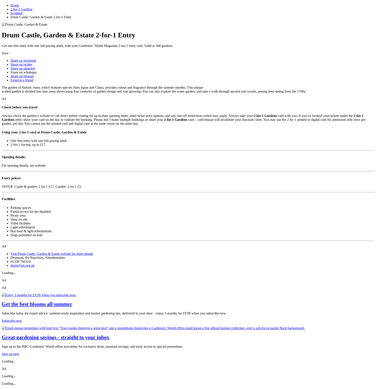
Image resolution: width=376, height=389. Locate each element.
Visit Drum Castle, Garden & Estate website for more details (51, 254)
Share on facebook (23, 60)
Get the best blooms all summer (37, 304)
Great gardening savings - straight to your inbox (55, 337)
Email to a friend (21, 80)
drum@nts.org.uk (22, 265)
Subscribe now (12, 321)
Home (14, 5)
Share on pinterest (22, 68)
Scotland (16, 13)
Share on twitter (21, 64)
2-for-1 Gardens (21, 9)
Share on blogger (22, 76)
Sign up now (10, 354)
